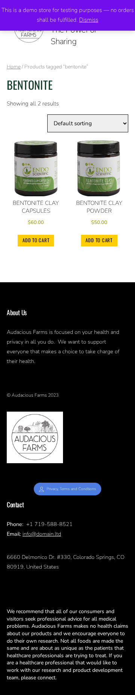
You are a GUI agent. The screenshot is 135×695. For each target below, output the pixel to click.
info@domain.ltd (41, 534)
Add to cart (36, 240)
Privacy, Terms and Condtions (71, 489)
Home (14, 66)
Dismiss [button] (88, 20)
